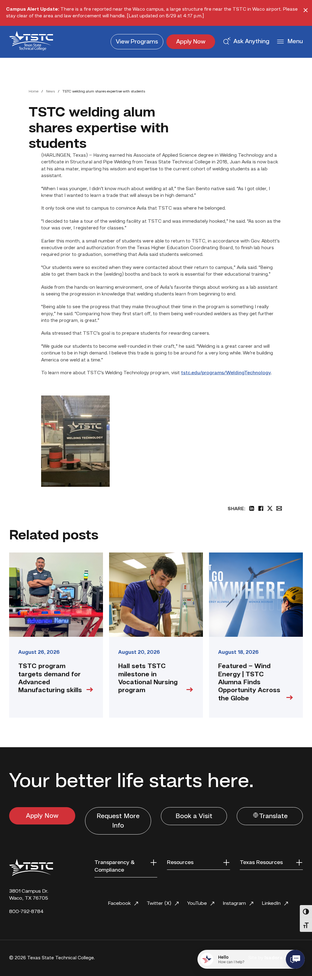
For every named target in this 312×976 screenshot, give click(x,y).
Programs (137, 42)
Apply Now (190, 42)
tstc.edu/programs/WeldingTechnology (226, 373)
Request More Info (118, 821)
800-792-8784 (26, 911)
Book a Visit (194, 816)
